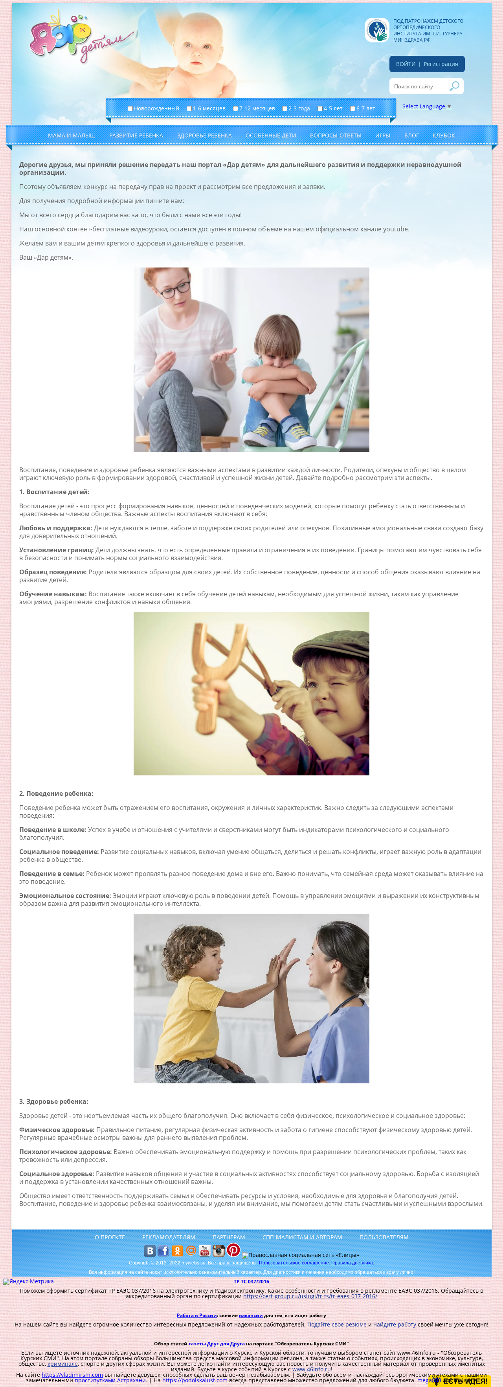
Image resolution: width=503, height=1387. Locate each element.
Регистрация (441, 64)
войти (406, 64)
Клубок (444, 135)
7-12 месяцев (258, 108)
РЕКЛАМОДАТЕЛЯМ (168, 1237)
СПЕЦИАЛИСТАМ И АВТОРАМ (302, 1237)
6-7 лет (366, 108)
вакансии (251, 1315)
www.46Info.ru (311, 1369)
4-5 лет (334, 108)
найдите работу (394, 1324)
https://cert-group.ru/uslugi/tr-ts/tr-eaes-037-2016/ (310, 1296)
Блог (411, 135)
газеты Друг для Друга (217, 1343)
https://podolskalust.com (195, 1380)
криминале (63, 1363)
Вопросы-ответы (336, 135)
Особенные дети (271, 135)
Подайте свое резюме (337, 1324)
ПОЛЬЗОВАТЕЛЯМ (384, 1237)
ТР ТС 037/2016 (251, 1281)
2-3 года (300, 108)
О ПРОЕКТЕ (110, 1237)
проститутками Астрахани (110, 1380)
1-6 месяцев (210, 108)
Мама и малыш (71, 135)
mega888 (429, 1380)
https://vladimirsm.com (72, 1374)
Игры (382, 135)
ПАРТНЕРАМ (229, 1237)
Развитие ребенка (136, 135)
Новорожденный (157, 108)
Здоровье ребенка (204, 135)
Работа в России (197, 1315)
